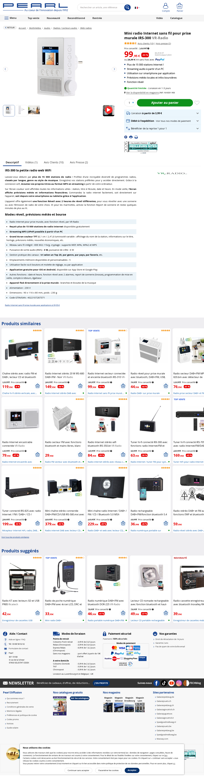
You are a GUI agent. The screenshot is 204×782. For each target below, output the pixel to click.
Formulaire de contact (18, 648)
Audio (47, 28)
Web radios (86, 28)
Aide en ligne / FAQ (17, 639)
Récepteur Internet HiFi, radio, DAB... (20, 530)
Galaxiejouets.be (164, 726)
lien (165, 755)
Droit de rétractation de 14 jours (169, 639)
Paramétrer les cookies (108, 770)
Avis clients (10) (53, 162)
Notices (10, 723)
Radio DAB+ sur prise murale (145, 393)
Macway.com (162, 738)
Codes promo (13, 719)
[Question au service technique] (137, 136)
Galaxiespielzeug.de (165, 697)
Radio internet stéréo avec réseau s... (106, 461)
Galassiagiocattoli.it (165, 717)
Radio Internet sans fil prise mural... (106, 393)
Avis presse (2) (79, 162)
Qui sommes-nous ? (15, 698)
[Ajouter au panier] (37, 386)
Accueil (22, 28)
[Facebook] (126, 136)
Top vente (33, 18)
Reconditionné (76, 18)
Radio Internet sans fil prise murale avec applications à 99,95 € (32, 305)
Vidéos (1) (31, 162)
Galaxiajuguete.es (164, 713)
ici (174, 763)
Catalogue (176, 18)
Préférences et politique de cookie (22, 715)
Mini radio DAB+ (53, 620)
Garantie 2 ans (161, 643)
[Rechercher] (127, 7)
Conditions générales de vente (20, 706)
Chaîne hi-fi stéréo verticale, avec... (19, 393)
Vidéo (159, 18)
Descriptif (12, 162)
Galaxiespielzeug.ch (165, 705)
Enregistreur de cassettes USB (17, 620)
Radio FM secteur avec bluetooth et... (63, 461)
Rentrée (97, 18)
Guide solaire (12, 727)
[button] (142, 92)
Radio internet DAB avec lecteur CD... (63, 530)
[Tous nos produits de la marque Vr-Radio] (172, 172)
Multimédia (35, 28)
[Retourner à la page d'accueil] (35, 8)
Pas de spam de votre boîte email (170, 646)
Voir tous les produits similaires (15, 537)
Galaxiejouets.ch (164, 701)
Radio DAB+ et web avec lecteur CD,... (106, 530)
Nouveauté (53, 18)
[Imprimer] (132, 136)
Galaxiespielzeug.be (165, 730)
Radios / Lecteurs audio (65, 28)
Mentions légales (14, 711)
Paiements (115, 639)
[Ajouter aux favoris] (197, 103)
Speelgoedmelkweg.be (167, 734)
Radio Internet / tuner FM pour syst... (149, 461)
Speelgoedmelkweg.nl (166, 722)
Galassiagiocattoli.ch (166, 709)
